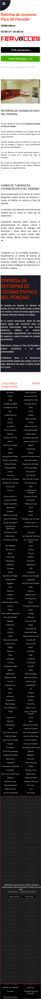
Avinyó (10, 419)
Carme (30, 717)
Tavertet (30, 553)
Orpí (10, 411)
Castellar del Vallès (10, 404)
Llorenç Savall (30, 434)
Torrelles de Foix (31, 522)
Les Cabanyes (10, 546)
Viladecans (31, 579)
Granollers (10, 770)
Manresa (10, 651)
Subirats (10, 511)
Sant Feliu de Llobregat (10, 479)
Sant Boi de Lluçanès (10, 987)
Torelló (10, 711)
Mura (10, 655)
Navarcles (30, 651)
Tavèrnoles (10, 557)
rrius (10, 587)
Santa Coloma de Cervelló (30, 712)
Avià (30, 568)
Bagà (10, 453)
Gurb (10, 693)
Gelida (10, 610)
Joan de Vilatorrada (30, 736)
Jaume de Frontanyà (10, 740)
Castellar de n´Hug (10, 407)
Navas (30, 610)
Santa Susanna (30, 598)
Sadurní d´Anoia (10, 781)
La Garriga (31, 659)
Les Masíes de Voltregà (30, 536)
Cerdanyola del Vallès (31, 438)
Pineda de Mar (10, 685)
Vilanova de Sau (31, 762)
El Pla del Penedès (31, 744)
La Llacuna (10, 426)
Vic (31, 689)
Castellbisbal (31, 685)
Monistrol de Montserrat (31, 456)
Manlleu (31, 700)
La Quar (10, 471)
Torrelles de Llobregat (10, 483)
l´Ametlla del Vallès (10, 666)
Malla (31, 587)
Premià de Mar (30, 628)
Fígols (31, 515)
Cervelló (31, 666)
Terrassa (10, 991)
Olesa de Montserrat (30, 636)
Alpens (30, 445)
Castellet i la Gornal (30, 526)
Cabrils (30, 453)
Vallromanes (10, 536)
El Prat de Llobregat (10, 751)
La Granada (10, 659)
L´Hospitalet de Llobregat (31, 491)
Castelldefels (10, 725)
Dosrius (10, 606)
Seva (31, 407)
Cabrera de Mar (30, 392)
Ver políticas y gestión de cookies (22, 891)
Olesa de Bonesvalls (10, 640)
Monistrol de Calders (10, 460)
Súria (31, 507)
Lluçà (10, 628)
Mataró (10, 441)
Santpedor (10, 598)
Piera (10, 729)
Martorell (30, 759)
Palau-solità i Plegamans (10, 613)
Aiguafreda (31, 449)
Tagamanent (30, 564)
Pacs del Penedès (10, 617)
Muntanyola (30, 500)
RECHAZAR (14, 897)
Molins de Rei (31, 644)
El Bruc (30, 602)
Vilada (10, 689)
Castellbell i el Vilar (31, 400)
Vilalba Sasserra (10, 415)
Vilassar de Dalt (10, 677)
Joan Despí (31, 793)
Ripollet (10, 434)
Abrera (10, 553)
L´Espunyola (30, 662)
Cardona (31, 591)
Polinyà (10, 681)
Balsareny (30, 755)
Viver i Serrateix (10, 430)
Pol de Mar (31, 704)
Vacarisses (10, 507)
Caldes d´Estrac (31, 419)
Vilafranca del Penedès (30, 576)
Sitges (10, 396)
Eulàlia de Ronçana (10, 755)
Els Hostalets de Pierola (31, 747)
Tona (31, 789)
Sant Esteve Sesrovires (10, 774)
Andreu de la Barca (31, 441)
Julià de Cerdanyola (10, 793)
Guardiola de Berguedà (10, 766)
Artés (10, 572)
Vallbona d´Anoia (31, 504)
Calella (10, 647)
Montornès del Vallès (10, 456)
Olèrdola (10, 721)
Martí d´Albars (10, 704)
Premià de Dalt (30, 621)
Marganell (10, 762)
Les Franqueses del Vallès (30, 541)
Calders (10, 422)
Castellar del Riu (31, 404)
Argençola (31, 572)
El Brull (30, 422)
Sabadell (10, 778)
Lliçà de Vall (30, 640)
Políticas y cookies (10, 997)
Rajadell (10, 621)
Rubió (31, 647)
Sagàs (30, 625)
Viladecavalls (10, 579)
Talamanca (10, 564)
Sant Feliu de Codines (31, 479)
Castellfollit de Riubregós (10, 527)
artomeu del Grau (30, 396)
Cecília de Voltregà (31, 781)
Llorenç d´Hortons (10, 438)
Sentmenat (10, 486)
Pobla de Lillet (30, 681)
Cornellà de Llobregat (31, 606)
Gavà (10, 636)
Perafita (10, 632)
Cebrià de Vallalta (10, 500)
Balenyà (31, 751)
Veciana (31, 415)
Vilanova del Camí (10, 785)
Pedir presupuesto (20, 50)
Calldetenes (10, 674)
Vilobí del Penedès (31, 430)
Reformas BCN (4, 67)
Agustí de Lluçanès (10, 445)
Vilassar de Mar (10, 789)
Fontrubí (10, 490)
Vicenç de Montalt (30, 496)
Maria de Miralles (30, 460)
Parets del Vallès (31, 632)
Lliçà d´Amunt (10, 644)
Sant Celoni (10, 549)
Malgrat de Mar (30, 595)
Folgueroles (10, 700)
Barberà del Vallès (10, 504)
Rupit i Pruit (30, 708)
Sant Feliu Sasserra (10, 732)
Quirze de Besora (10, 496)
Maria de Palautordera (10, 602)
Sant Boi (31, 987)
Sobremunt (10, 625)
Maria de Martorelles (30, 725)
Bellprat (10, 595)
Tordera (31, 549)
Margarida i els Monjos (30, 464)
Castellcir (10, 591)
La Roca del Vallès (30, 468)
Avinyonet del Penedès (30, 583)
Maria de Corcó (30, 770)
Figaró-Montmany (10, 519)
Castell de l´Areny (10, 532)
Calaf (10, 400)
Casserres (10, 717)
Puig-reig (30, 532)
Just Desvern (31, 475)
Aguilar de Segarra (10, 522)
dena (31, 721)
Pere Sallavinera (10, 708)
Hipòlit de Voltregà (10, 515)
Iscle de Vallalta (31, 740)
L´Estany (10, 662)
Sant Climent (31, 471)
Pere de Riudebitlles (30, 732)
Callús (31, 670)
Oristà (30, 411)
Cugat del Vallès (31, 778)
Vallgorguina (10, 759)
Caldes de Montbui (31, 729)
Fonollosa (30, 696)
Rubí (30, 655)
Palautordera (31, 774)
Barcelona (10, 392)
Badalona (10, 583)
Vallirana (31, 557)
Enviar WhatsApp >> (19, 59)
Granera (31, 693)
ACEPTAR (29, 897)
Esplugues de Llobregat (31, 519)
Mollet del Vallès (10, 736)
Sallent (10, 670)
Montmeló (31, 561)
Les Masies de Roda (10, 540)
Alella (10, 449)
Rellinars (30, 617)
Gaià (30, 486)
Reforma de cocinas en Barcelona (17, 67)
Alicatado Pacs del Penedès (31, 992)
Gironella (10, 475)
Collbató (10, 744)
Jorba (31, 546)
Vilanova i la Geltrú (31, 677)
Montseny (30, 785)
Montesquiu (10, 561)
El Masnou (10, 747)
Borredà (10, 568)
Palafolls (31, 613)
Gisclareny (10, 696)
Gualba (30, 766)
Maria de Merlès (10, 464)
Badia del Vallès (31, 674)
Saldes (30, 511)
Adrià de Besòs (10, 468)
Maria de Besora (31, 483)
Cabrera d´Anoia (31, 426)
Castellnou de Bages (10, 576)
